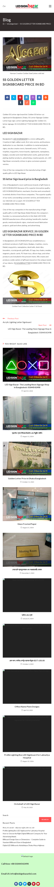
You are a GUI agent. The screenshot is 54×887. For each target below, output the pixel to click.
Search (5, 815)
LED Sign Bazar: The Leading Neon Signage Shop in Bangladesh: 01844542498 (27, 385)
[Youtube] (38, 884)
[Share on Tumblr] (20, 102)
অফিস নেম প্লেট (27, 615)
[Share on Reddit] (45, 97)
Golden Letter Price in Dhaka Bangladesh (27, 478)
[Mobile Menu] (50, 6)
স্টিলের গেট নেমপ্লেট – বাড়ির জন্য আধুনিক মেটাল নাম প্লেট (18, 828)
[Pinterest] (34, 884)
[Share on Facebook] (7, 97)
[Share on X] (13, 97)
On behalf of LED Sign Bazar (27, 804)
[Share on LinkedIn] (26, 97)
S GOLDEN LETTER (22, 263)
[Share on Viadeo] (27, 102)
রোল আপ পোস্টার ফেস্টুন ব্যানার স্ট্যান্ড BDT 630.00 (27, 660)
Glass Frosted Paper (27, 524)
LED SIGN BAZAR (20, 139)
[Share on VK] (39, 97)
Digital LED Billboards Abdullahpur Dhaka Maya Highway (23, 845)
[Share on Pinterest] (20, 97)
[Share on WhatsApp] (33, 102)
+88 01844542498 (20, 863)
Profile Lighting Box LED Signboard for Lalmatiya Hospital (27, 756)
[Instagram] (29, 884)
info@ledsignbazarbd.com (23, 873)
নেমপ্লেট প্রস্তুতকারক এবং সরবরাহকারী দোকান (27, 569)
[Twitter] (25, 884)
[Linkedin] (20, 884)
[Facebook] (16, 884)
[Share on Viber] (32, 97)
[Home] (3, 24)
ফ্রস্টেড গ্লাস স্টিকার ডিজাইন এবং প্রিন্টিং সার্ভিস (27, 433)
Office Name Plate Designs (27, 706)
